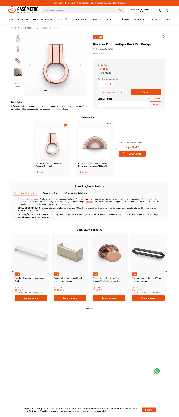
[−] (100, 84)
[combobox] (83, 10)
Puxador (23, 199)
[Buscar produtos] (119, 10)
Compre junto (135, 153)
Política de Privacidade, (40, 411)
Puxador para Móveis (49, 28)
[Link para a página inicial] (13, 28)
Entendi (149, 409)
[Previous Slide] (13, 271)
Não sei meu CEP (153, 98)
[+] (110, 84)
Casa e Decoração (28, 28)
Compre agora (31, 297)
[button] (87, 308)
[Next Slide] (166, 271)
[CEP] (123, 102)
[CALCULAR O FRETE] (155, 104)
